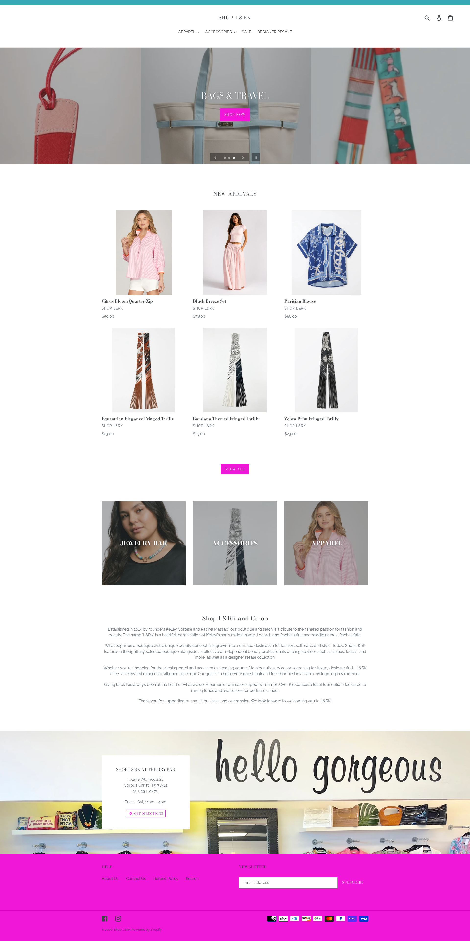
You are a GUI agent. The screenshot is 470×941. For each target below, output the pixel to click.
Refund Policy (165, 878)
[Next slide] (243, 157)
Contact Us (136, 878)
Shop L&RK (235, 18)
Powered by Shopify (146, 929)
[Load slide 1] (225, 158)
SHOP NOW (235, 114)
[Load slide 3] (234, 158)
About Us (110, 878)
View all (235, 469)
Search (192, 878)
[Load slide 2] (229, 158)
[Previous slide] (215, 157)
